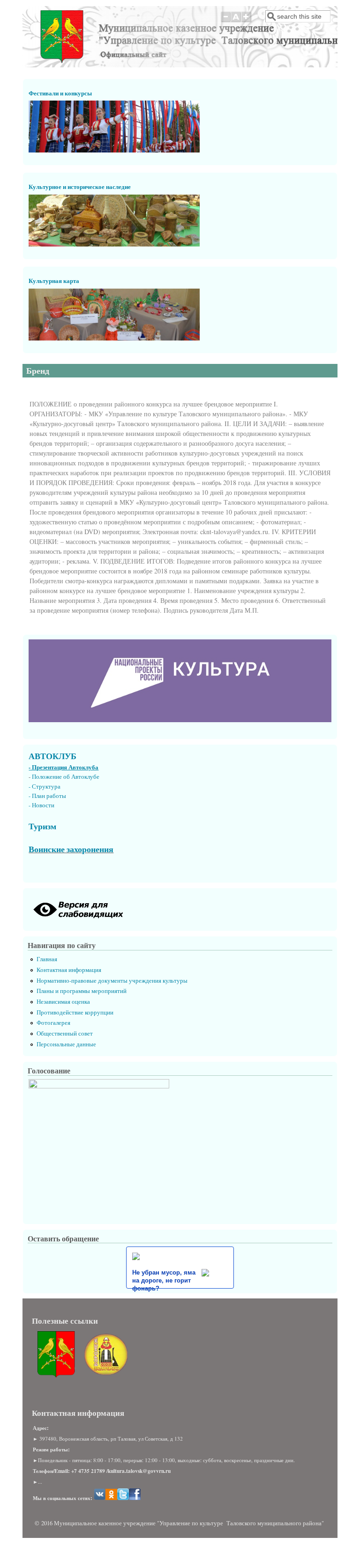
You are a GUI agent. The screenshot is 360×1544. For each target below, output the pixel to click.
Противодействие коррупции (75, 1012)
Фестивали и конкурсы (60, 93)
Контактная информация (69, 970)
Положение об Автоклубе (65, 777)
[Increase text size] (246, 21)
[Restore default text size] (236, 21)
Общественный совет (65, 1033)
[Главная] (62, 60)
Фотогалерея (53, 1023)
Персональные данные (66, 1044)
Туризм (42, 826)
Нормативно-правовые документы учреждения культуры (112, 981)
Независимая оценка (63, 1002)
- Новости (41, 805)
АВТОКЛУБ (52, 756)
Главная (47, 959)
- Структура (44, 786)
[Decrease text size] (225, 21)
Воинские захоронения (71, 849)
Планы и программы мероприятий (82, 991)
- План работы (47, 796)
